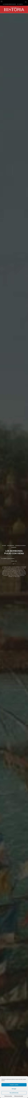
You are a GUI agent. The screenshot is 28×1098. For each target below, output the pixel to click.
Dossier (4, 545)
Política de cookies (8, 1096)
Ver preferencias (14, 1092)
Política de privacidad (18, 1096)
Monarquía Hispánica (20, 545)
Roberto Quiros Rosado (8, 558)
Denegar (14, 1088)
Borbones (13, 547)
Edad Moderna (10, 545)
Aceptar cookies (14, 1084)
